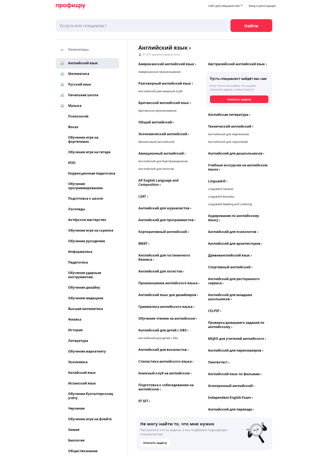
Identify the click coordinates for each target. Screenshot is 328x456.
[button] (87, 49)
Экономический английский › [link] (163, 134)
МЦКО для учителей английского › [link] (237, 338)
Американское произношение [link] (159, 72)
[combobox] (142, 25)
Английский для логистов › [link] (161, 271)
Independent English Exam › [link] (230, 397)
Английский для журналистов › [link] (164, 208)
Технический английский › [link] (230, 126)
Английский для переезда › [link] (231, 409)
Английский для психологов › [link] (233, 232)
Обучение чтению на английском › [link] (167, 318)
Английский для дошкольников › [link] (236, 153)
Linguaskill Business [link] (221, 196)
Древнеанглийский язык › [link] (230, 255)
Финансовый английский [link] (156, 142)
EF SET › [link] (144, 401)
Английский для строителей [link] (228, 142)
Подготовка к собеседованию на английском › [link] (166, 387)
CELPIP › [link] (214, 311)
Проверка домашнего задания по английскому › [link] (236, 324)
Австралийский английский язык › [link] (237, 64)
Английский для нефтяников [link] (228, 134)
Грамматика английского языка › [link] (166, 306)
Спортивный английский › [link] (230, 267)
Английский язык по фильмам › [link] (235, 374)
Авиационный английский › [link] (162, 153)
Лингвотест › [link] (218, 362)
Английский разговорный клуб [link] (160, 91)
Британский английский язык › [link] (164, 103)
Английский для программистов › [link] (167, 220)
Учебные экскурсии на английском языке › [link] (237, 167)
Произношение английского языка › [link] (168, 283)
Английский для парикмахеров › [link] (235, 350)
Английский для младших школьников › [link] (230, 297)
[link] (78, 63)
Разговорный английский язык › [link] (165, 83)
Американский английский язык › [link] (167, 64)
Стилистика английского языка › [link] (166, 361)
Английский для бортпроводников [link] (163, 161)
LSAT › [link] (143, 196)
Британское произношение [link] (157, 110)
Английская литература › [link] (229, 114)
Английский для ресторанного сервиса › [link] (234, 281)
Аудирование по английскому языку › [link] (233, 218)
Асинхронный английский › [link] (231, 386)
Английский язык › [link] (164, 47)
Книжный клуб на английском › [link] (165, 373)
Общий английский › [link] (156, 122)
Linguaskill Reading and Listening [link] (230, 204)
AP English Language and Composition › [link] (158, 182)
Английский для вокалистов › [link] (163, 349)
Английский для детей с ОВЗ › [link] (163, 330)
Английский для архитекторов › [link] (235, 243)
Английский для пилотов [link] (156, 169)
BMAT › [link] (143, 243)
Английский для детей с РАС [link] (158, 338)
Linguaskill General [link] (220, 189)
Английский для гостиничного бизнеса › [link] (164, 257)
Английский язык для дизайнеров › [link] (168, 295)
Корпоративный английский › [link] (163, 232)
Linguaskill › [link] (217, 181)
